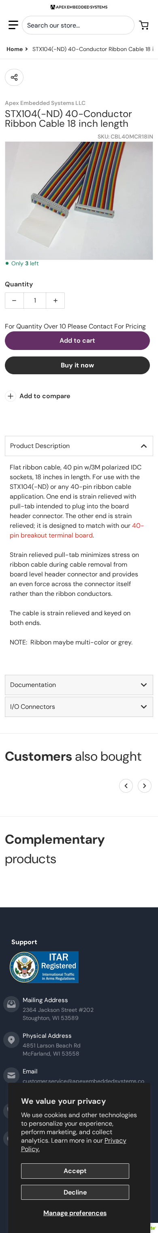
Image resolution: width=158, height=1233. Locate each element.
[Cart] (144, 25)
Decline (75, 1192)
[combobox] (78, 25)
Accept (75, 1171)
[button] (13, 25)
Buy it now (77, 365)
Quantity (19, 284)
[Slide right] (145, 786)
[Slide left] (126, 786)
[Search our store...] (125, 25)
